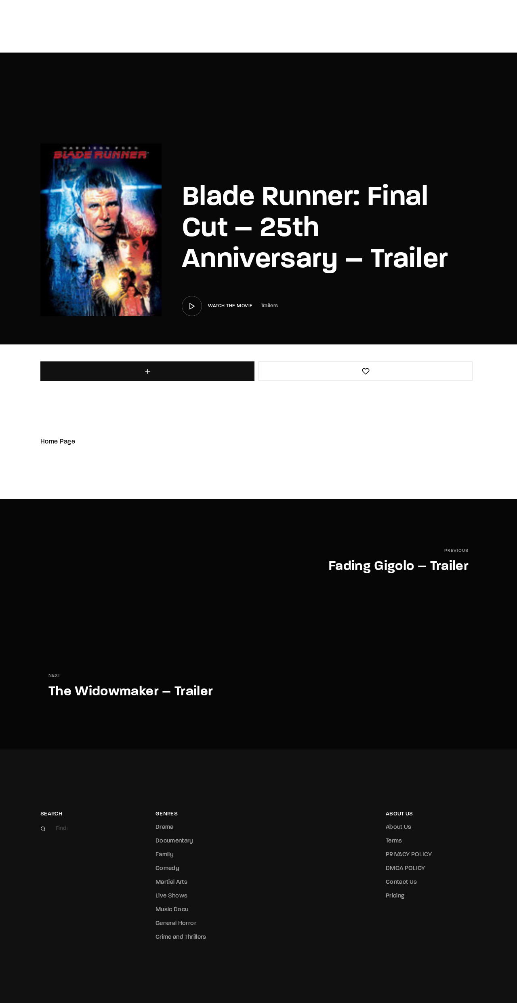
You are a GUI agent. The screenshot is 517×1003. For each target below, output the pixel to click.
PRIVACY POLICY (409, 855)
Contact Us (401, 882)
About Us (399, 827)
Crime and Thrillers (181, 937)
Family (165, 855)
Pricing (395, 896)
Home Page (57, 442)
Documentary (174, 841)
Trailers (269, 305)
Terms (394, 841)
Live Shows (172, 896)
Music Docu (172, 910)
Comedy (167, 869)
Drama (165, 827)
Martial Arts (171, 882)
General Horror (176, 924)
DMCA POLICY (405, 869)
